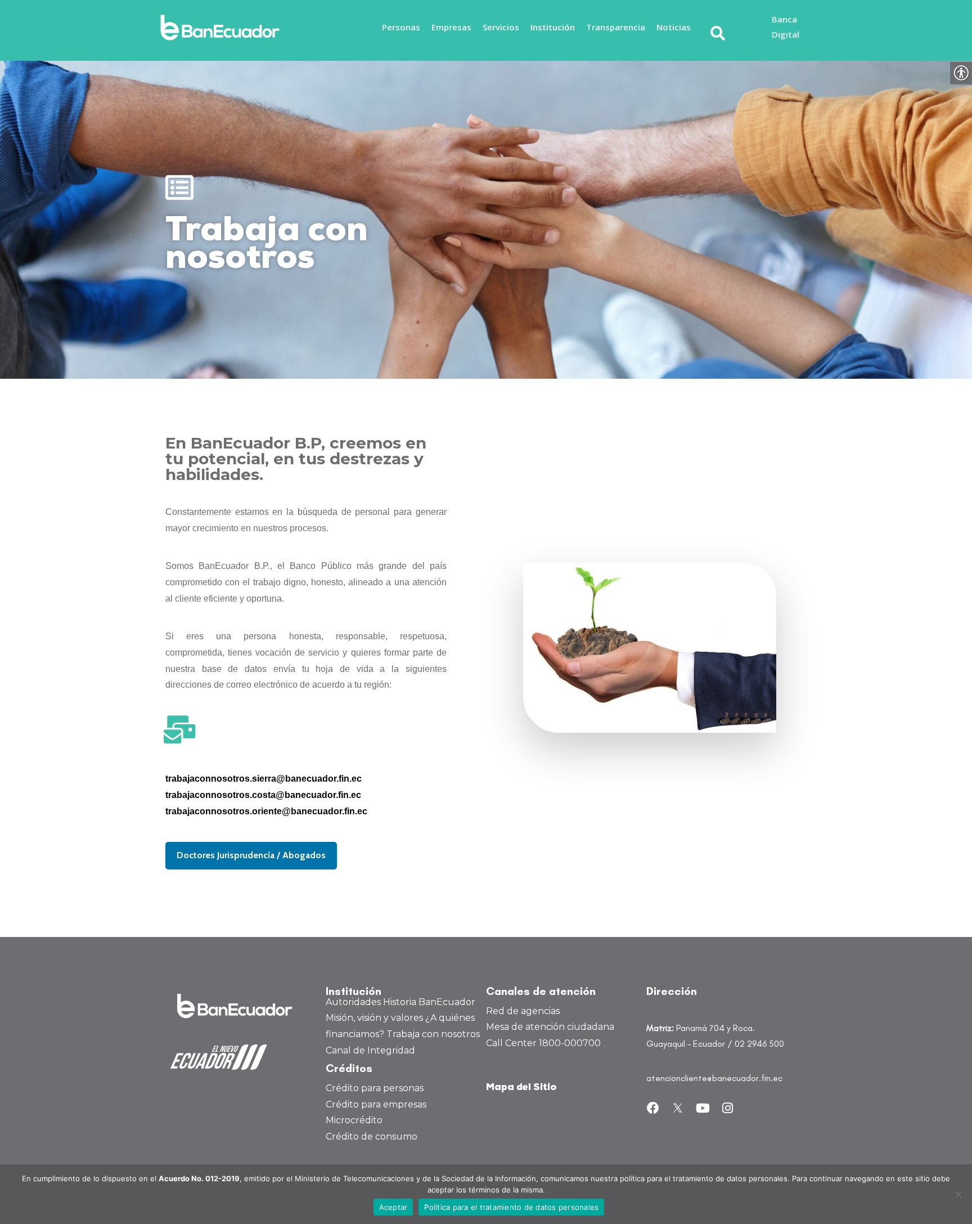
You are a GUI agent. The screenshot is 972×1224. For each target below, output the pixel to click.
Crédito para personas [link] (375, 1088)
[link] (223, 27)
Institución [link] (552, 27)
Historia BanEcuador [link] (429, 1002)
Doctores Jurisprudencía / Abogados (251, 855)
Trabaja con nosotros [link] (433, 1034)
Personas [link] (401, 27)
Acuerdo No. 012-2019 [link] (199, 1178)
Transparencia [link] (615, 27)
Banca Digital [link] (785, 27)
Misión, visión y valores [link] (374, 1017)
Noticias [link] (673, 27)
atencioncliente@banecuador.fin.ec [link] (714, 1078)
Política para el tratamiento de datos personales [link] (511, 1207)
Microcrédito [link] (354, 1120)
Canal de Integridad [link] (370, 1050)
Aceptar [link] (393, 1207)
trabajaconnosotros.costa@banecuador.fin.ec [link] (263, 795)
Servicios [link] (501, 27)
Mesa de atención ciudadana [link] (550, 1026)
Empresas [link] (451, 27)
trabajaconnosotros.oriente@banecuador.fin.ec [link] (266, 811)
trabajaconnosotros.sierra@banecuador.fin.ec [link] (263, 778)
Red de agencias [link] (523, 1011)
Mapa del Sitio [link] (521, 1087)
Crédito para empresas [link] (376, 1104)
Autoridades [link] (353, 1002)
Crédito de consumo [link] (371, 1136)
